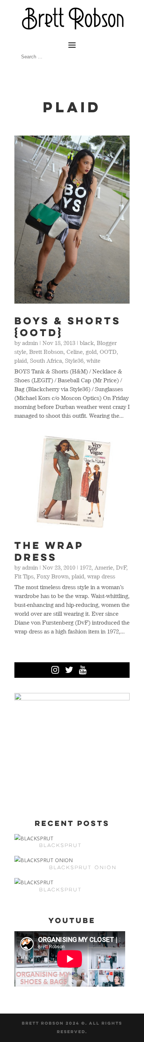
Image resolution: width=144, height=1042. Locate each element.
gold (91, 351)
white (93, 360)
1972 (86, 567)
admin (30, 342)
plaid (20, 360)
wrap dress (101, 576)
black (87, 342)
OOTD (108, 351)
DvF (121, 567)
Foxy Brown (53, 576)
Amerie (104, 567)
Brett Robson (46, 351)
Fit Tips (24, 576)
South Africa (46, 360)
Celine (74, 351)
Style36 (74, 360)
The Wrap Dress (49, 551)
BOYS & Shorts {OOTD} (67, 326)
